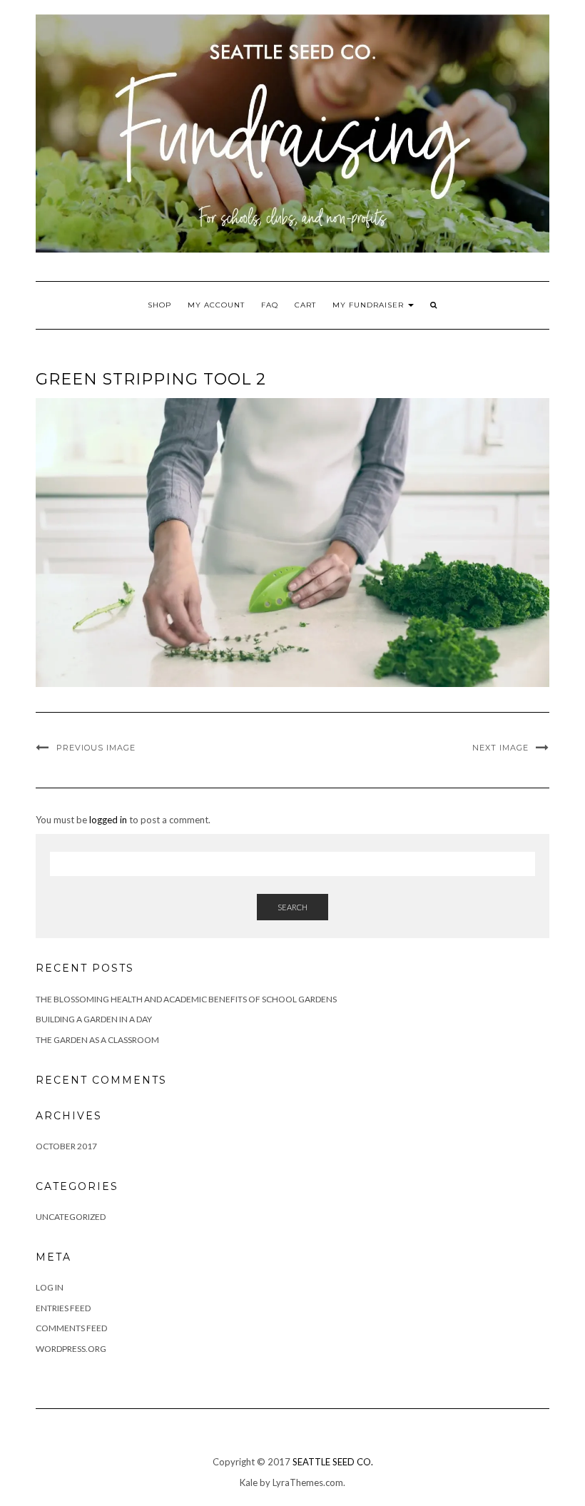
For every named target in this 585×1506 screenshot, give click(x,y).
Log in (49, 1287)
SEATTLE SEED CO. (332, 1461)
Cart (305, 305)
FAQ (269, 305)
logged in (108, 819)
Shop (159, 305)
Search (292, 907)
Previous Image (96, 748)
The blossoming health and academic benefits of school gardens (186, 999)
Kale (249, 1482)
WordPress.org (71, 1348)
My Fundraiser (369, 305)
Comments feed (71, 1328)
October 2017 (66, 1146)
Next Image (500, 748)
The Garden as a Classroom (97, 1039)
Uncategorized (71, 1216)
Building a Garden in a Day (94, 1019)
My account (216, 305)
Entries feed (63, 1308)
